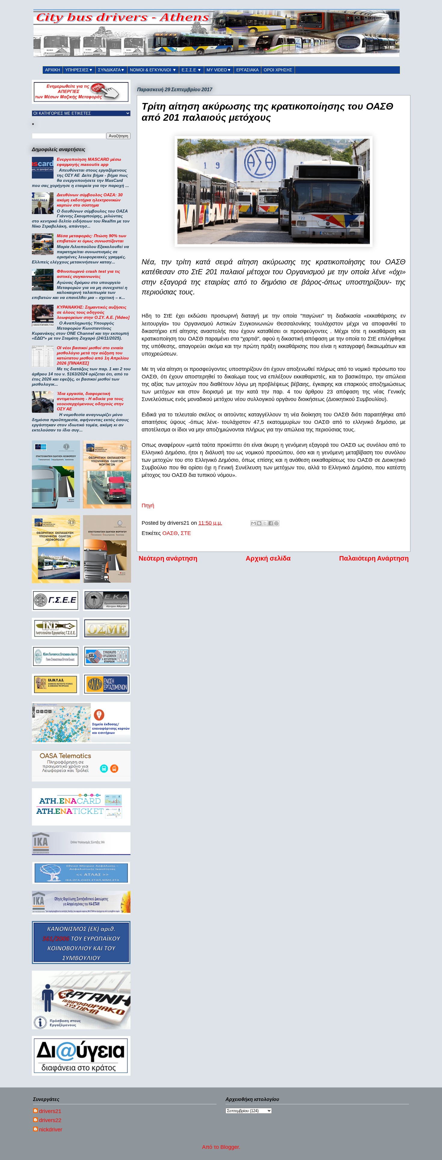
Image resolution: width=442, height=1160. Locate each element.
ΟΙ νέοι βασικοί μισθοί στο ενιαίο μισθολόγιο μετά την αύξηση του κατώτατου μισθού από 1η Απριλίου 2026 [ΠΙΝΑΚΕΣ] (93, 355)
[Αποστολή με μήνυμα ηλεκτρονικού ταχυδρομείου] (253, 523)
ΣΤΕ (186, 533)
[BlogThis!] (259, 523)
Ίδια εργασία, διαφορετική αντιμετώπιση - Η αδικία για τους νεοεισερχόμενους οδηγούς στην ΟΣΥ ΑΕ (90, 401)
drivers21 (50, 1111)
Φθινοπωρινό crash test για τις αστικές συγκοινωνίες (88, 274)
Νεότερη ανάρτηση (168, 558)
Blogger (229, 1147)
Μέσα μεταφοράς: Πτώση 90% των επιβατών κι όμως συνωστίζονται (91, 238)
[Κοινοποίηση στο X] (265, 523)
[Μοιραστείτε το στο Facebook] (271, 523)
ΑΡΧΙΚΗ (52, 69)
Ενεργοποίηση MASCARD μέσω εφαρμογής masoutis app (89, 162)
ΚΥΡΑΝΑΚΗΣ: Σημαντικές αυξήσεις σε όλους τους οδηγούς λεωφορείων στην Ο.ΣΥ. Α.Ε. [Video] (93, 312)
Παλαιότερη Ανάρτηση (374, 558)
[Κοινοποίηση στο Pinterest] (276, 523)
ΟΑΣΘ (170, 533)
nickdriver (50, 1130)
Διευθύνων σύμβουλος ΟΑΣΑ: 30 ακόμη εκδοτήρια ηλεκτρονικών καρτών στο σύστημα (90, 199)
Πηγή (148, 505)
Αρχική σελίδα (268, 558)
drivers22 (50, 1120)
